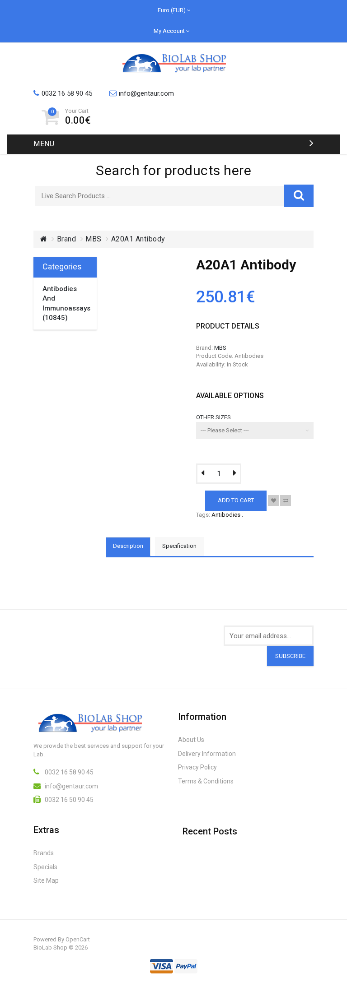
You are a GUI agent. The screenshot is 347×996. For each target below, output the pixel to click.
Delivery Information (207, 753)
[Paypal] (185, 963)
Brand (66, 239)
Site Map (46, 880)
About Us (191, 739)
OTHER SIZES (213, 417)
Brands (43, 853)
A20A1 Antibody (138, 239)
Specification (179, 545)
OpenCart (78, 939)
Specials (45, 867)
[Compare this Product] (285, 500)
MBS (93, 239)
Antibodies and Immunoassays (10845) (65, 303)
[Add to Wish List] (273, 500)
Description (128, 545)
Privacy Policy (197, 767)
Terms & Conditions (206, 781)
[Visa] (161, 963)
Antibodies (225, 514)
